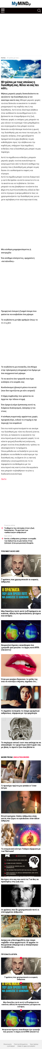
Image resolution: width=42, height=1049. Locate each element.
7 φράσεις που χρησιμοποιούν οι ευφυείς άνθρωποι (19, 580)
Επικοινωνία (8, 1044)
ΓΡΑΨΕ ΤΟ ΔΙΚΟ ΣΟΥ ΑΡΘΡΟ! (26, 1046)
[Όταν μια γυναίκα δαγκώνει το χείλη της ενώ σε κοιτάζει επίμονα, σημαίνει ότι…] (21, 665)
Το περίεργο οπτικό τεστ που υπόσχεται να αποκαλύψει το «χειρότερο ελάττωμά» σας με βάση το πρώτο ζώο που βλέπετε (21, 745)
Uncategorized (21, 757)
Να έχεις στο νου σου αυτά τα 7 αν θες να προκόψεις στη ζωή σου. (20, 880)
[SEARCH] (39, 10)
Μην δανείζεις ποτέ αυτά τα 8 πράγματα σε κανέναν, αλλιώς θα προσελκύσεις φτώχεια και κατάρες (21, 613)
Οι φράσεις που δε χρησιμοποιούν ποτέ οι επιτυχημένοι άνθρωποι (20, 910)
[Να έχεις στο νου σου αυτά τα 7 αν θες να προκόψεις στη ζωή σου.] (21, 865)
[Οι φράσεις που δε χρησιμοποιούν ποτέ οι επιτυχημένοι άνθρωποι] (21, 895)
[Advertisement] (21, 35)
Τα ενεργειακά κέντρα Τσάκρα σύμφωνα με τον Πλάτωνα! (21, 850)
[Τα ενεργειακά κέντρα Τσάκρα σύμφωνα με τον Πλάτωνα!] (21, 835)
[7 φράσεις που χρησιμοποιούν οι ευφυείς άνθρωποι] (21, 566)
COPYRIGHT (11, 1046)
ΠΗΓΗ (3, 479)
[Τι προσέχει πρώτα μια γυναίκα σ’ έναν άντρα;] (21, 771)
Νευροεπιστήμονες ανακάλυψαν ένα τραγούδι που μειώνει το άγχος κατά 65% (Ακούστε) (20, 647)
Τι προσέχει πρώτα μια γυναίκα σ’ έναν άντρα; (18, 786)
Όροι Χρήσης (34, 1044)
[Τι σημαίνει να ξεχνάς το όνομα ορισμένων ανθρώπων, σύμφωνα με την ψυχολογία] (21, 697)
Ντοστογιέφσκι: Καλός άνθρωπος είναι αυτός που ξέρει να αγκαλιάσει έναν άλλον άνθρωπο (20, 818)
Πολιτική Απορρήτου (21, 1044)
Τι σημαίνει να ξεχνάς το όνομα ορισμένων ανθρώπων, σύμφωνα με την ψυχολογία (20, 712)
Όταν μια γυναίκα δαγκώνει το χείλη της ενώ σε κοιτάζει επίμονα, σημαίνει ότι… (19, 680)
